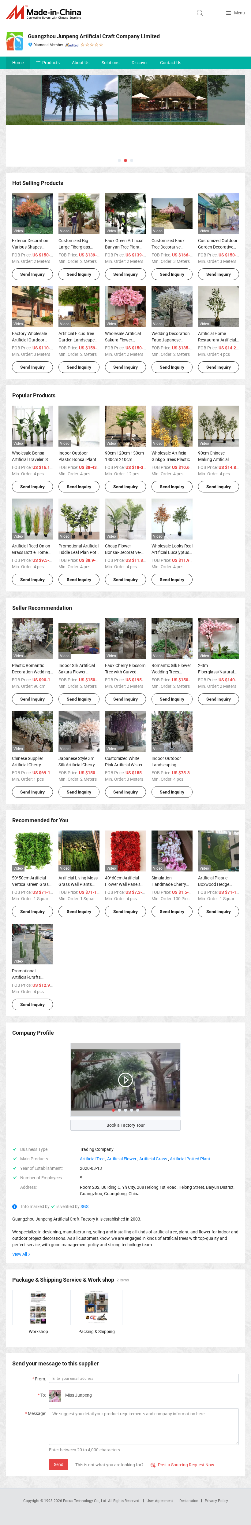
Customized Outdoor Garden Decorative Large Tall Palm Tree (218, 247)
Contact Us (170, 62)
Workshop (38, 1331)
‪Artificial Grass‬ (153, 1159)
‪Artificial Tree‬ (92, 1159)
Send (58, 1464)
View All (19, 1254)
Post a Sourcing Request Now (182, 1465)
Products (51, 62)
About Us (80, 62)
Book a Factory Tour (126, 1125)
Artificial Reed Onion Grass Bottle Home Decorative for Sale (31, 552)
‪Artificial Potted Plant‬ (190, 1159)
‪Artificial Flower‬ (122, 1159)
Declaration (188, 1500)
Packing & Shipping (96, 1331)
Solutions (110, 62)
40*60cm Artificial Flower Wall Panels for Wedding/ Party (123, 884)
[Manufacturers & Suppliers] (44, 12)
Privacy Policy (216, 1500)
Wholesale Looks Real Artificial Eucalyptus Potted (172, 552)
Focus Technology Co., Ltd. (85, 1500)
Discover (140, 62)
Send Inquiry (32, 274)
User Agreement (160, 1500)
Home (18, 62)
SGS (84, 1206)
